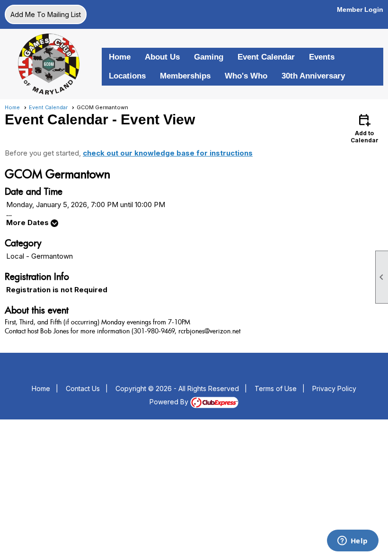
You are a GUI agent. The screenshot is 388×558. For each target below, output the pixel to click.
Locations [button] (127, 75)
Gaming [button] (208, 56)
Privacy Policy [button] (334, 388)
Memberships (185, 75)
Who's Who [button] (246, 75)
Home (120, 56)
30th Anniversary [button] (313, 75)
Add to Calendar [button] (365, 128)
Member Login (360, 9)
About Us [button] (162, 56)
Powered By (170, 402)
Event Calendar (266, 56)
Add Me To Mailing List (45, 14)
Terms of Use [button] (276, 388)
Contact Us (83, 388)
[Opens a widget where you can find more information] (352, 541)
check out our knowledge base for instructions (168, 152)
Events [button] (322, 56)
